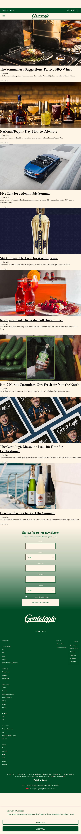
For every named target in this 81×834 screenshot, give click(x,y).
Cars (3, 716)
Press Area (73, 655)
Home (3, 656)
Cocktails (4, 691)
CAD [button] (72, 11)
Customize (40, 822)
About (76, 642)
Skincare (4, 739)
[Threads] (46, 780)
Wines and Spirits (7, 697)
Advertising (73, 645)
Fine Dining (6, 685)
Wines (4, 701)
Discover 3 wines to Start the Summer (27, 513)
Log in (12, 11)
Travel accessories (61, 647)
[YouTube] (40, 780)
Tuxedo (4, 761)
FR (78, 11)
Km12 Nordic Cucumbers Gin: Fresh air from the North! (40, 385)
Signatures (73, 658)
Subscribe (5, 11)
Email (40, 541)
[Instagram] (37, 780)
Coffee (4, 687)
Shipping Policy (57, 774)
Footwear (4, 751)
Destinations (60, 644)
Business (5, 669)
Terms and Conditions (34, 774)
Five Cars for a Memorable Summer (25, 193)
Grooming (5, 726)
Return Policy (47, 774)
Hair (3, 732)
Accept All (40, 829)
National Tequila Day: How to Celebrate (28, 131)
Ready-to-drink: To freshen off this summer (31, 320)
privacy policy (45, 597)
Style (4, 745)
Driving (4, 713)
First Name (40, 563)
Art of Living (6, 647)
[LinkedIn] (43, 780)
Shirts (3, 754)
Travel (58, 641)
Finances (4, 675)
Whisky (4, 707)
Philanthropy (5, 678)
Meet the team (74, 648)
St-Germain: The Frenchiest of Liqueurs (29, 258)
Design (4, 659)
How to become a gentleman (10, 663)
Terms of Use (21, 774)
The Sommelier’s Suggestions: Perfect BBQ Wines (36, 69)
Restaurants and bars (8, 694)
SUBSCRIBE (5, 641)
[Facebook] (35, 780)
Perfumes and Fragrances (9, 735)
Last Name (40, 574)
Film (3, 653)
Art (3, 649)
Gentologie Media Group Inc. (38, 785)
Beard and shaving (7, 729)
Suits (3, 758)
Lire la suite (4, 81)
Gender (40, 552)
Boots (3, 748)
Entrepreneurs (6, 672)
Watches (4, 764)
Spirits (4, 704)
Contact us (73, 661)
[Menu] (4, 16)
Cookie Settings (69, 774)
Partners (72, 652)
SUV (3, 720)
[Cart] (68, 10)
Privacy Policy (11, 774)
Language (40, 585)
